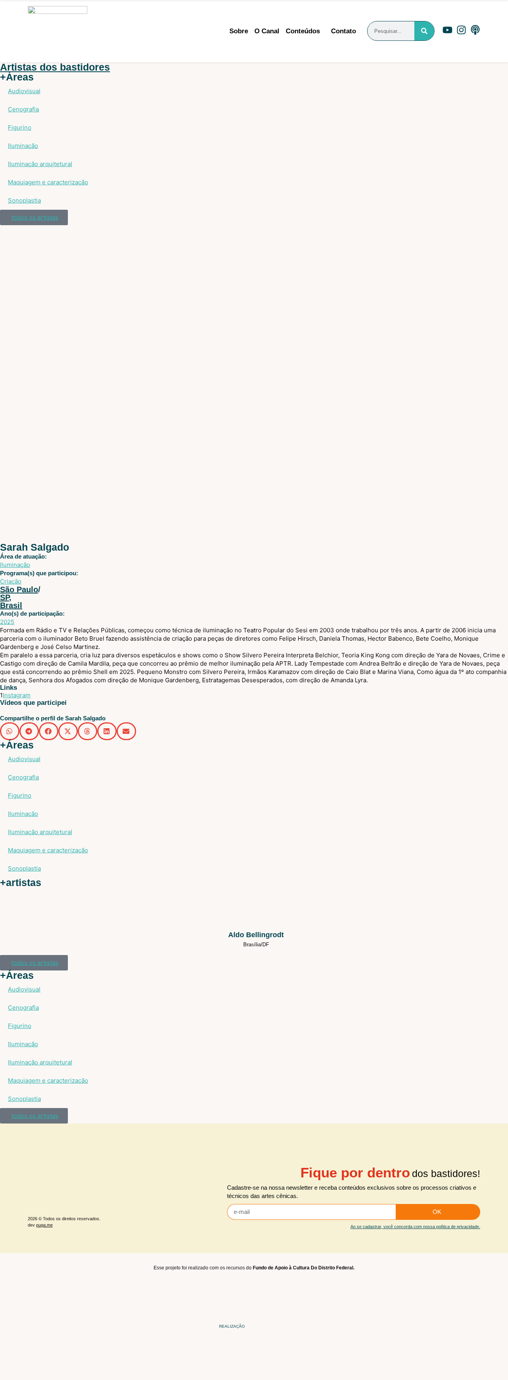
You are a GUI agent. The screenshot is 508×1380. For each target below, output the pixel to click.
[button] (9, 731)
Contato (343, 31)
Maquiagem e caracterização (48, 182)
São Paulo (19, 589)
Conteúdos (303, 31)
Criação (10, 581)
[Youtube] (447, 30)
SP (4, 597)
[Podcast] (475, 30)
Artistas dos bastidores (55, 67)
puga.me (44, 1225)
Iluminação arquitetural (40, 164)
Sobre (238, 31)
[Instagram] (461, 30)
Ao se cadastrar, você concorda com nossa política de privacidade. (415, 1226)
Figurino (19, 127)
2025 (7, 622)
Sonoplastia (24, 200)
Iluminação (23, 145)
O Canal (266, 31)
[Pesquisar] (424, 30)
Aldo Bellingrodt (256, 935)
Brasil (11, 605)
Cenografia (23, 109)
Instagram (17, 695)
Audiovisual (24, 91)
